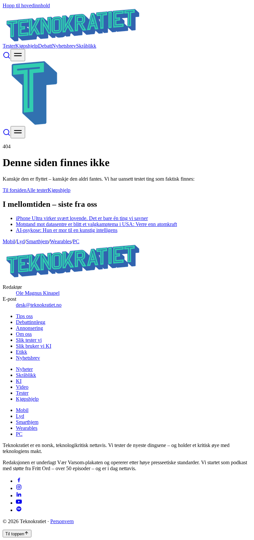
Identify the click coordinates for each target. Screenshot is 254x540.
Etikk (21, 352)
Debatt (45, 46)
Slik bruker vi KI (33, 346)
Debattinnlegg (30, 322)
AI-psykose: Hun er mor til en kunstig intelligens (66, 230)
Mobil (9, 241)
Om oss (24, 334)
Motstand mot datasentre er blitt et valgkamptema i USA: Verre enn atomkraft (96, 224)
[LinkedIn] (19, 495)
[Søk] (7, 57)
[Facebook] (19, 481)
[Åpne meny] (18, 55)
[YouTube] (19, 503)
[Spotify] (19, 510)
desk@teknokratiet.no (39, 305)
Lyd (21, 241)
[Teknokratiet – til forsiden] (73, 40)
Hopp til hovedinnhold (26, 5)
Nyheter (24, 369)
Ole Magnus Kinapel (38, 293)
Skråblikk (86, 46)
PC (76, 241)
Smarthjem (37, 241)
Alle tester (37, 190)
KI (18, 381)
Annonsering (29, 328)
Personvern (62, 521)
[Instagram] (19, 488)
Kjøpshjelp (26, 46)
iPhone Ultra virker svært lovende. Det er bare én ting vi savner (82, 218)
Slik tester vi (29, 340)
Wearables (60, 241)
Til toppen (14, 533)
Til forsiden (14, 190)
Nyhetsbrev (64, 46)
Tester (9, 46)
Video (22, 387)
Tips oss (24, 316)
